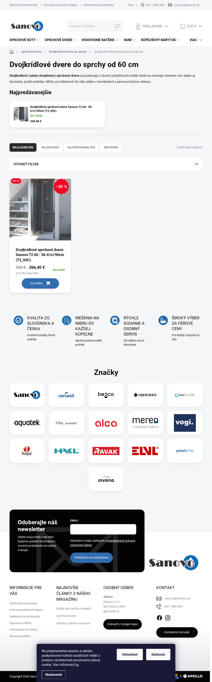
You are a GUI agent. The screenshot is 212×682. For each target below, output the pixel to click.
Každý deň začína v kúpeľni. (74, 608)
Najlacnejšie (23, 147)
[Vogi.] (185, 423)
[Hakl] (66, 451)
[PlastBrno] (185, 451)
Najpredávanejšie (81, 147)
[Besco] (106, 395)
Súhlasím (158, 654)
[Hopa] (27, 451)
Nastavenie (53, 675)
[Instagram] (168, 617)
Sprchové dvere (66, 615)
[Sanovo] (27, 395)
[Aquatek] (27, 423)
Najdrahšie (50, 147)
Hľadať (117, 26)
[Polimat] (66, 423)
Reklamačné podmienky (99, 5)
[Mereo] (145, 423)
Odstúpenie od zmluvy (24, 629)
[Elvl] (145, 451)
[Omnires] (145, 395)
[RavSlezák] (185, 395)
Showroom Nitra (20, 636)
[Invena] (106, 479)
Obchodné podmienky (23, 5)
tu (77, 665)
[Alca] (106, 423)
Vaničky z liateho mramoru (73, 623)
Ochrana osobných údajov (60, 5)
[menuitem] (25, 40)
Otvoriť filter (26, 164)
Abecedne (111, 147)
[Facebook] (159, 617)
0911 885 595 (173, 606)
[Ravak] (106, 451)
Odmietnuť (130, 654)
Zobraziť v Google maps (122, 624)
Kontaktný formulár (177, 632)
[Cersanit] (66, 395)
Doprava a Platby (21, 623)
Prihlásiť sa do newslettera (91, 557)
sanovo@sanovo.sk (177, 598)
